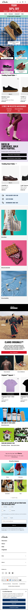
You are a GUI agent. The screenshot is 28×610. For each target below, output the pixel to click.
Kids (4, 510)
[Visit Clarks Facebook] (3, 573)
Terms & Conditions (7, 583)
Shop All (9, 110)
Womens (6, 11)
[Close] (25, 591)
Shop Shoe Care (5, 425)
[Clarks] (5, 2)
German (5, 517)
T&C (23, 11)
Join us (14, 525)
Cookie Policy (22, 583)
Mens (10, 11)
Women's (11, 13)
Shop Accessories (5, 267)
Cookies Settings (14, 600)
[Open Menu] (25, 2)
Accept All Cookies (14, 607)
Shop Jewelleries (19, 108)
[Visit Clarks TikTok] (9, 573)
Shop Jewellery (5, 298)
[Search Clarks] (17, 2)
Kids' (22, 13)
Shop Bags (9, 108)
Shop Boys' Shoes (5, 445)
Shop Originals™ (14, 352)
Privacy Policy (4, 529)
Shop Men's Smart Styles (14, 154)
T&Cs (19, 110)
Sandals (14, 11)
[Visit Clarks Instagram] (6, 573)
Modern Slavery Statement (14, 586)
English (11, 517)
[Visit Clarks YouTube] (12, 573)
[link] (10, 90)
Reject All (14, 603)
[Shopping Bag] (22, 2)
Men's (5, 13)
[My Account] (20, 2)
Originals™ (19, 11)
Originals (13, 510)
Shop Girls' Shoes (15, 445)
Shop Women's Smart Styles (14, 158)
